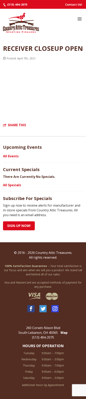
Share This (17, 125)
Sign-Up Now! (19, 226)
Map (64, 332)
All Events (11, 156)
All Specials (12, 185)
